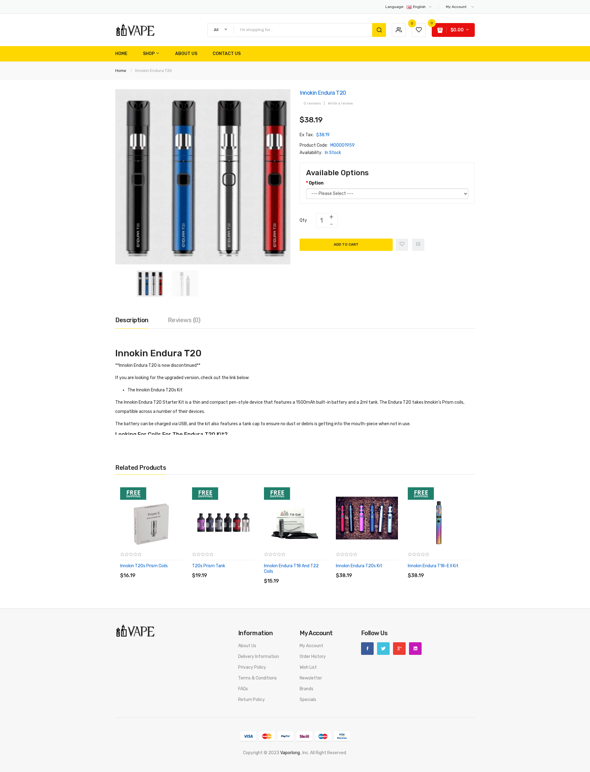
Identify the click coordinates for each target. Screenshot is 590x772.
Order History (313, 656)
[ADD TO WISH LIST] (176, 569)
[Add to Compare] (418, 245)
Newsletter (311, 678)
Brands (306, 688)
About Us (247, 645)
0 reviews (312, 103)
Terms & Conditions (257, 678)
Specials (308, 699)
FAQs (243, 688)
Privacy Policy (252, 667)
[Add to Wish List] (402, 245)
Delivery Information (258, 656)
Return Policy (251, 699)
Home (120, 70)
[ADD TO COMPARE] (164, 569)
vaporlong (290, 752)
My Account (311, 645)
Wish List (308, 667)
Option (316, 183)
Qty (303, 220)
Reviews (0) (184, 320)
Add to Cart (346, 244)
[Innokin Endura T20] (150, 283)
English (406, 7)
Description (131, 320)
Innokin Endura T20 (153, 70)
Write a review (340, 103)
